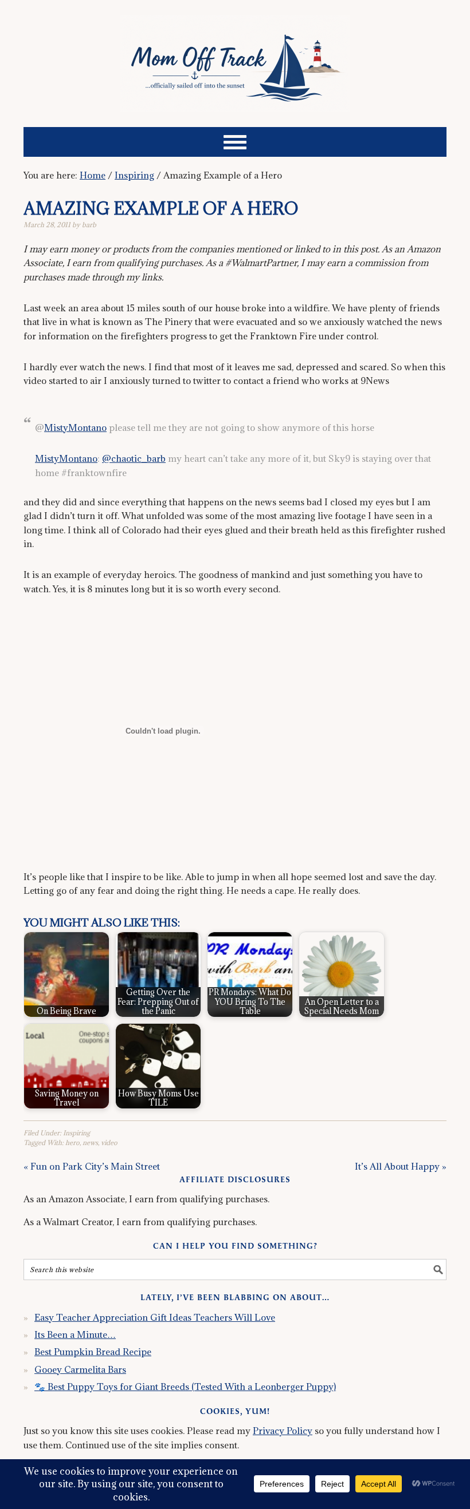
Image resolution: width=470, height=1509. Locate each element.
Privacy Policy (282, 1430)
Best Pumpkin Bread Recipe (92, 1351)
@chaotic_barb (134, 458)
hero (72, 1142)
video (109, 1142)
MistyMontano (75, 427)
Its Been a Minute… (75, 1334)
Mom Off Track (234, 58)
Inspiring (76, 1132)
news (90, 1142)
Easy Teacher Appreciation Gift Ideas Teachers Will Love (154, 1317)
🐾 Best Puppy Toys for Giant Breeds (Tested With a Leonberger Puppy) (185, 1386)
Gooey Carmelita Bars (80, 1369)
